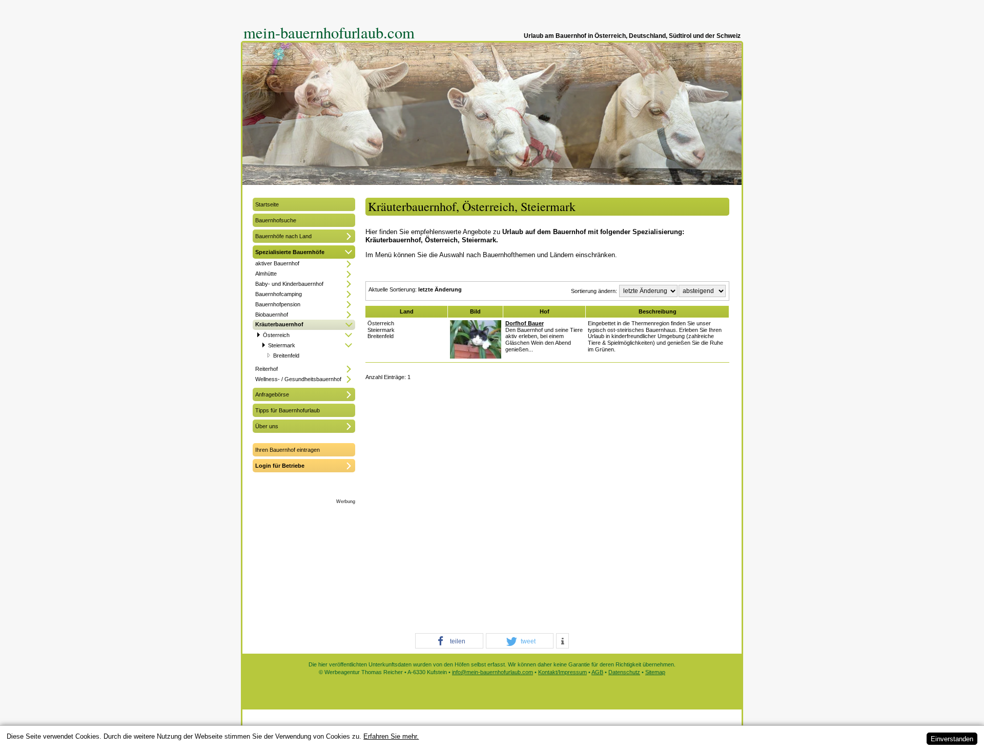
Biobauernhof (271, 314)
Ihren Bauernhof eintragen (287, 450)
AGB (597, 672)
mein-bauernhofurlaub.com (329, 32)
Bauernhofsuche (275, 220)
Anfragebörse (272, 394)
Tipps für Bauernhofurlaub (287, 410)
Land (407, 311)
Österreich (276, 335)
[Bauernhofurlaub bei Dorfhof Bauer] (475, 356)
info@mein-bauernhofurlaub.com (492, 672)
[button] (449, 641)
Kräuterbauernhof (279, 324)
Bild (475, 311)
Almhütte (266, 273)
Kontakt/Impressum (562, 672)
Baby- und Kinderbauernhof (289, 284)
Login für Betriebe (279, 466)
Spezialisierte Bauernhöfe (289, 252)
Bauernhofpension (277, 304)
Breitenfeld (286, 355)
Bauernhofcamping (278, 294)
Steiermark (281, 345)
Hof (544, 311)
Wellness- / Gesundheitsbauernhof (298, 379)
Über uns (266, 426)
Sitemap (655, 672)
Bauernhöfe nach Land (283, 236)
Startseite (267, 204)
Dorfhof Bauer (524, 323)
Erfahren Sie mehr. (391, 736)
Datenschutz (624, 672)
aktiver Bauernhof (277, 263)
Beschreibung (657, 311)
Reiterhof (266, 369)
